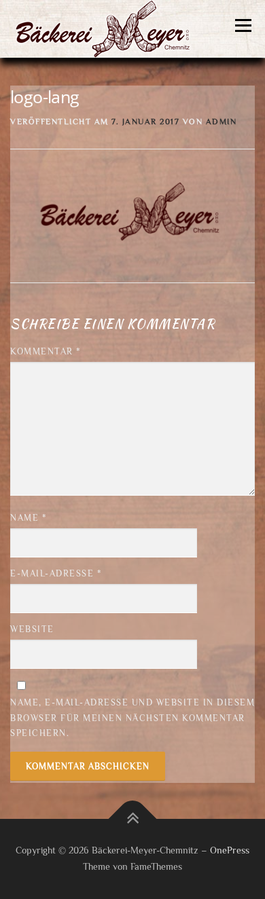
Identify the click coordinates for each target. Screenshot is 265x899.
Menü (243, 25)
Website (32, 629)
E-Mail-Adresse (56, 573)
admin (221, 121)
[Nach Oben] (133, 819)
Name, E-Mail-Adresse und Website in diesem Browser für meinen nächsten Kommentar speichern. (132, 717)
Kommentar (46, 351)
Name (28, 518)
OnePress (229, 850)
